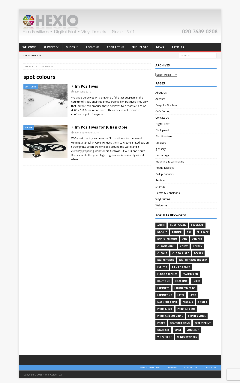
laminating (164, 295)
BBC (189, 232)
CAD (184, 239)
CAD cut (197, 239)
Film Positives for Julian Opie (99, 127)
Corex (184, 246)
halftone (163, 281)
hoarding (181, 281)
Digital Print (162, 124)
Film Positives (84, 86)
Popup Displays (164, 167)
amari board (178, 225)
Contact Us (115, 47)
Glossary (160, 142)
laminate (163, 288)
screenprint (203, 323)
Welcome (29, 47)
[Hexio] (120, 33)
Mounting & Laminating (169, 161)
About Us (92, 47)
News (160, 47)
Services (49, 47)
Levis (193, 295)
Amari (161, 225)
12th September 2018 (87, 132)
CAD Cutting (162, 111)
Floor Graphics (167, 274)
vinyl (178, 330)
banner (177, 232)
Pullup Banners (164, 174)
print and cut (186, 309)
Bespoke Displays (166, 105)
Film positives (181, 267)
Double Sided (165, 260)
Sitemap (160, 186)
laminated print (185, 288)
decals (198, 253)
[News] (45, 141)
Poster (202, 302)
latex (180, 295)
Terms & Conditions (167, 193)
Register (160, 180)
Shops (70, 47)
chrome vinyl (166, 246)
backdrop (197, 225)
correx (197, 246)
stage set (163, 330)
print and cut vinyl (170, 316)
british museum (167, 239)
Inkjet (196, 281)
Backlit (162, 232)
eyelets (162, 267)
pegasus (187, 302)
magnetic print (167, 302)
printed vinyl (197, 316)
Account (160, 99)
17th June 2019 (83, 91)
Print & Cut (164, 309)
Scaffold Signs (180, 323)
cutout (162, 253)
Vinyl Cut (193, 330)
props (161, 323)
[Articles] (45, 100)
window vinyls (187, 337)
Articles (178, 47)
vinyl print (164, 337)
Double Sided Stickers (193, 260)
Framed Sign (190, 274)
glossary (160, 149)
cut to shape (180, 253)
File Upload (140, 47)
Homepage (162, 155)
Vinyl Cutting (162, 199)
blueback (202, 232)
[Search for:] (198, 55)
